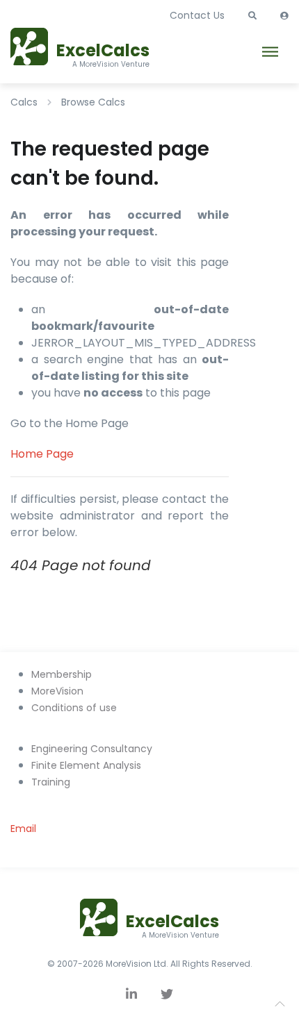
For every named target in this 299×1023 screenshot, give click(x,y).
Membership (61, 674)
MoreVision (57, 691)
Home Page (42, 454)
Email (23, 828)
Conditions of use (74, 708)
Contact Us (197, 15)
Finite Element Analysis (86, 765)
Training (50, 782)
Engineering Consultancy (91, 749)
